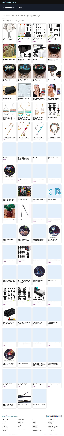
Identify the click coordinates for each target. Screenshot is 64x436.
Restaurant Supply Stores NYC (53, 426)
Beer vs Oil (50, 423)
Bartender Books (51, 429)
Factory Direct (35, 427)
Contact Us (4, 423)
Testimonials (4, 426)
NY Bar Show (50, 422)
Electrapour (20, 425)
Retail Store (35, 426)
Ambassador (20, 421)
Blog (3, 422)
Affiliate (34, 423)
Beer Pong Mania (51, 425)
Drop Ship (34, 421)
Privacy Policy (5, 427)
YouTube (56, 434)
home (41, 2)
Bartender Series (51, 421)
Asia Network (5, 425)
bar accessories (46, 2)
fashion (51, 2)
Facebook (46, 434)
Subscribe (4, 430)
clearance (56, 2)
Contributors (5, 429)
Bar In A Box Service (36, 429)
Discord (60, 434)
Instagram (51, 434)
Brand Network (20, 422)
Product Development (37, 430)
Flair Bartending (51, 430)
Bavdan (19, 426)
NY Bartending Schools (52, 427)
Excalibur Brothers (21, 429)
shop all (60, 2)
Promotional (35, 425)
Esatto (19, 427)
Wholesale (35, 422)
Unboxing (19, 423)
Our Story (4, 421)
